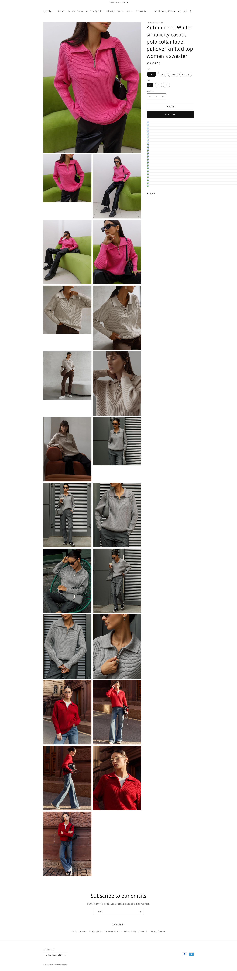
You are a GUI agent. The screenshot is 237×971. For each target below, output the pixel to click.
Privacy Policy (130, 931)
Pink (151, 74)
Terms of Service (158, 931)
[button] (77, 11)
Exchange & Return (113, 931)
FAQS (74, 931)
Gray (173, 74)
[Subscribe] (140, 912)
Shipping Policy (95, 931)
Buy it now (170, 114)
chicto (51, 965)
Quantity (150, 91)
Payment (82, 931)
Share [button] (152, 193)
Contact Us (144, 931)
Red (162, 74)
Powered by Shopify (61, 965)
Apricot (185, 74)
